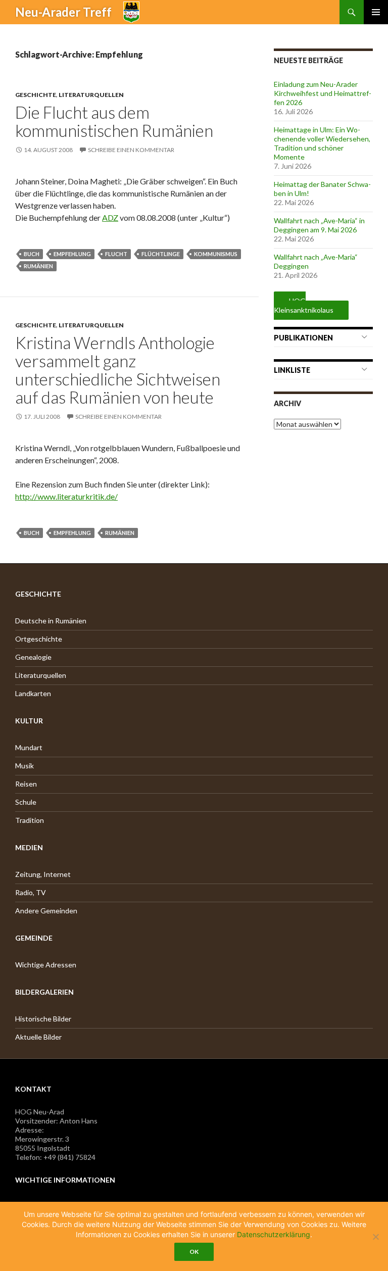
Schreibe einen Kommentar (131, 150)
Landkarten (33, 693)
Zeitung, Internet (43, 874)
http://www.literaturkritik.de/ (66, 496)
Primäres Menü (376, 12)
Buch (31, 254)
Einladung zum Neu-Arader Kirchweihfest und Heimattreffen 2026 (322, 93)
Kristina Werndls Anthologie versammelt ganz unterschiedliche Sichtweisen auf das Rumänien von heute (117, 369)
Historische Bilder (43, 1018)
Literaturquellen (91, 95)
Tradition (29, 820)
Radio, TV (30, 892)
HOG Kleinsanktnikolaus (303, 305)
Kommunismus (215, 254)
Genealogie (33, 657)
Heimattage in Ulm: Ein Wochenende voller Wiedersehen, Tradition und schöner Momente (322, 143)
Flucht (116, 254)
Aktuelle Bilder (38, 1037)
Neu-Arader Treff (63, 12)
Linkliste (292, 370)
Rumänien (38, 266)
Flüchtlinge (160, 254)
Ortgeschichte (38, 638)
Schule (25, 802)
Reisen (26, 783)
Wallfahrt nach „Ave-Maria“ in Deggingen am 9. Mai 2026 (319, 225)
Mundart (28, 747)
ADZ (110, 217)
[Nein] (375, 1237)
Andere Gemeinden (46, 910)
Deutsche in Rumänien (50, 620)
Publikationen (303, 337)
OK (194, 1251)
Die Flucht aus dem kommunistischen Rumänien (114, 121)
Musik (24, 765)
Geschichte (35, 95)
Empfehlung (72, 254)
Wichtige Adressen (45, 964)
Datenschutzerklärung (273, 1234)
